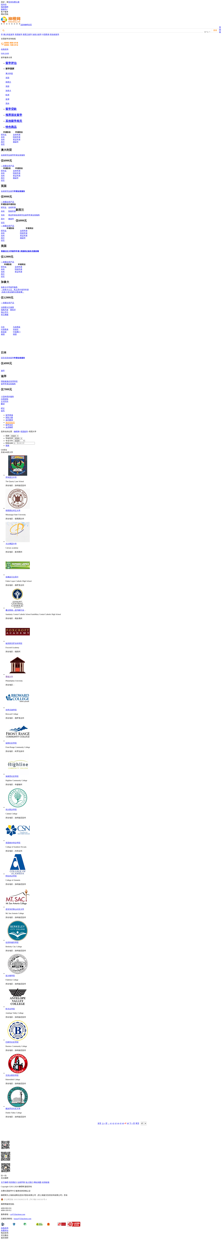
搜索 (7, 446)
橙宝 (3, 408)
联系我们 (13, 1182)
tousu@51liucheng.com (22, 1219)
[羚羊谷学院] (18, 1007)
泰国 (3, 334)
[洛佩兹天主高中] (18, 575)
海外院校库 (10, 422)
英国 (7, 78)
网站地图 (37, 1182)
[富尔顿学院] (18, 973)
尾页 (137, 1123)
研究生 (3, 135)
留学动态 (9, 425)
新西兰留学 (27, 34)
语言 (3, 144)
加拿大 (8, 91)
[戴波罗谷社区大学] (18, 1106)
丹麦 (6, 310)
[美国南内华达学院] (18, 841)
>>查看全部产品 (7, 166)
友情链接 (45, 1182)
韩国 (15, 334)
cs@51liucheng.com (17, 1214)
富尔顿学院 (10, 976)
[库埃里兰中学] (18, 475)
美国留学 (18, 34)
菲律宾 (15, 329)
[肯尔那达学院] (18, 807)
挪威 (6, 315)
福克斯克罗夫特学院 (14, 643)
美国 (7, 86)
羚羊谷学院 (10, 1009)
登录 (10, 2)
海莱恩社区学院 (12, 776)
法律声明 (21, 1182)
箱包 (3, 411)
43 (116, 1123)
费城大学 (9, 677)
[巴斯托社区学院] (18, 1040)
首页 (99, 1123)
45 (121, 1123)
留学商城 (9, 415)
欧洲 (7, 95)
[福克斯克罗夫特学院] (18, 641)
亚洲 (7, 99)
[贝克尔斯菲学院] (18, 1073)
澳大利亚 (9, 73)
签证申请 (16, 139)
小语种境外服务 (7, 397)
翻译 (3, 404)
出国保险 (4, 399)
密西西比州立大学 (13, 510)
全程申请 (16, 135)
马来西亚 (16, 327)
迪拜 (3, 371)
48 (128, 1123)
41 (111, 1123)
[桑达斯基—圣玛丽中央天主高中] (18, 608)
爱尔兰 (7, 307)
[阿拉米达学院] (18, 874)
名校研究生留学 (13, 191)
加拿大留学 (37, 34)
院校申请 (16, 137)
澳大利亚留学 (8, 34)
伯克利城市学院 (12, 942)
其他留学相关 (14, 120)
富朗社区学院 (11, 743)
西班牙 (13, 310)
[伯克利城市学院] (18, 940)
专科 (3, 139)
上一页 (104, 1123)
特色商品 (11, 126)
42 (113, 1123)
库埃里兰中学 (11, 477)
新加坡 (3, 332)
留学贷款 (11, 108)
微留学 (15, 142)
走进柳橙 (9, 427)
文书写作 (4, 401)
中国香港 (45, 34)
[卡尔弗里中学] (18, 541)
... (108, 1123)
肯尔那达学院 (11, 809)
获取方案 (9, 418)
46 (123, 1123)
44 (118, 1123)
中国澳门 (16, 332)
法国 (3, 307)
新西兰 (8, 82)
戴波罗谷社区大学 (13, 1109)
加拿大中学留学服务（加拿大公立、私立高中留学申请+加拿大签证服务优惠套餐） (15, 289)
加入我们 (29, 1182)
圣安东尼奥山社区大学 (15, 909)
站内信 (3, 4)
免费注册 (15, 2)
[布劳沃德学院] (18, 708)
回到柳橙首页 (26, 25)
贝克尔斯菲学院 (12, 1075)
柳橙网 (16, 432)
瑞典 (3, 310)
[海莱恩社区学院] (18, 774)
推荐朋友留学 (14, 114)
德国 (12, 307)
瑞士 (3, 312)
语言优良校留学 (13, 358)
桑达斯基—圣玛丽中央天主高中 (16, 610)
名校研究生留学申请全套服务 (13, 155)
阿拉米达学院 (11, 876)
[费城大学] (18, 674)
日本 (3, 327)
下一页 (132, 1123)
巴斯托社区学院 (12, 1042)
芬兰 (6, 312)
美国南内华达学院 (13, 843)
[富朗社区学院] (18, 741)
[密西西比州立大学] (18, 508)
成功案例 (9, 420)
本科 (3, 137)
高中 (3, 142)
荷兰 (3, 315)
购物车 (4, 9)
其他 (7, 103)
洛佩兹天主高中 (12, 577)
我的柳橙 (4, 7)
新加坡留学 (54, 34)
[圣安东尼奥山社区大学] (18, 907)
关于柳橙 (4, 1182)
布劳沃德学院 (11, 710)
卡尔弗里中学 (11, 544)
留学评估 (11, 62)
